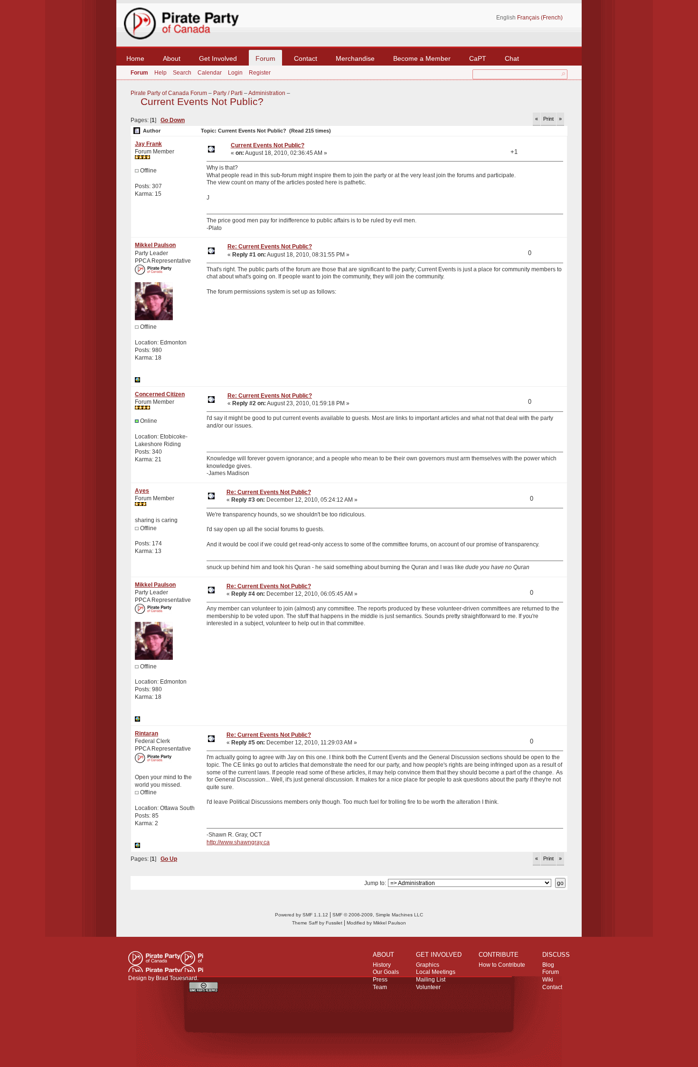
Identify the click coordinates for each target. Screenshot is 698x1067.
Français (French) (540, 17)
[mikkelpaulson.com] (137, 380)
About (171, 58)
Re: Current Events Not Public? (269, 246)
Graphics (427, 965)
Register (260, 72)
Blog (548, 965)
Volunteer (428, 987)
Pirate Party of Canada (165, 961)
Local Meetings (435, 972)
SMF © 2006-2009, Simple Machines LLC (377, 914)
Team (380, 987)
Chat (512, 58)
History (382, 965)
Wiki (547, 979)
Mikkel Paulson (155, 245)
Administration (266, 93)
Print (548, 119)
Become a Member (422, 58)
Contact (305, 58)
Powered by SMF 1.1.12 (301, 914)
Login (235, 72)
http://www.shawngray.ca (238, 842)
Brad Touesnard (176, 978)
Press (380, 979)
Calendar (210, 72)
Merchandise (355, 58)
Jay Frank (148, 144)
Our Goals (386, 972)
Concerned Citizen (160, 394)
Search (182, 72)
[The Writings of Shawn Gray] (137, 846)
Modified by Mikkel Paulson (376, 922)
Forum (265, 58)
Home (135, 58)
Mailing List (430, 979)
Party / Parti (228, 93)
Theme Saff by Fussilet (317, 922)
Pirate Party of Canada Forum (169, 93)
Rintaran (146, 733)
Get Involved (218, 58)
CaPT (477, 58)
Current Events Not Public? (202, 101)
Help (160, 72)
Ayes (142, 490)
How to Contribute (502, 965)
